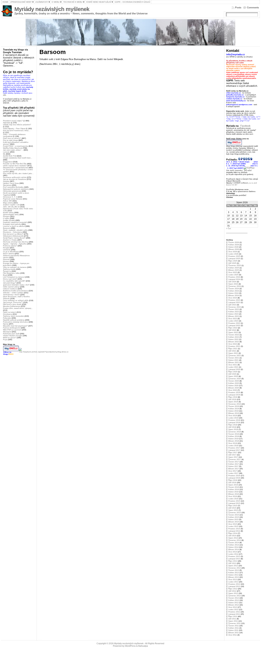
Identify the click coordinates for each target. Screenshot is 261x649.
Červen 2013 (233, 570)
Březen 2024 (233, 295)
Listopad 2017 (234, 450)
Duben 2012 (233, 603)
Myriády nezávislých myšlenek (51, 9)
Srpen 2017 (233, 457)
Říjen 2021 (232, 349)
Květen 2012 (233, 600)
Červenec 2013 (234, 568)
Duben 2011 (233, 630)
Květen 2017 (233, 464)
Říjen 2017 (232, 452)
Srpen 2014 (233, 538)
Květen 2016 (233, 489)
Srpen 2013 (233, 566)
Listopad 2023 (234, 302)
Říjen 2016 (232, 480)
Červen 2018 (233, 434)
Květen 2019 (233, 409)
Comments (253, 7)
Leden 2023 (233, 321)
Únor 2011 (232, 635)
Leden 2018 (233, 446)
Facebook (245, 126)
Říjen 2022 (232, 328)
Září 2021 (232, 351)
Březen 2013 (233, 577)
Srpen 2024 (233, 284)
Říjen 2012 (232, 589)
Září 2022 (232, 330)
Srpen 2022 (233, 332)
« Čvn (228, 228)
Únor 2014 (232, 552)
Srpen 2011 (233, 621)
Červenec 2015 (234, 512)
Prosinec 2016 (234, 476)
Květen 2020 (233, 383)
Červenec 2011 (234, 623)
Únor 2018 (232, 443)
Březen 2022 (233, 342)
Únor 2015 (232, 524)
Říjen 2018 (232, 425)
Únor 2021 (232, 365)
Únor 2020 (232, 390)
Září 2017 (232, 455)
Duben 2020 (233, 385)
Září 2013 (232, 563)
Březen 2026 (233, 249)
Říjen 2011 (232, 616)
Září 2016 (232, 482)
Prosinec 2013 (234, 556)
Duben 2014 (233, 547)
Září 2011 (232, 619)
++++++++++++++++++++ (237, 233)
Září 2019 (232, 399)
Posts (238, 7)
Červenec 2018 (234, 432)
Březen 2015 (233, 522)
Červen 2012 (233, 598)
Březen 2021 (233, 362)
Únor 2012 (232, 607)
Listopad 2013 (234, 559)
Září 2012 (232, 591)
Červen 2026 (233, 242)
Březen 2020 (233, 388)
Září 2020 (232, 374)
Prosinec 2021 (234, 346)
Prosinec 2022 (234, 323)
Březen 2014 (233, 549)
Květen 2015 (233, 517)
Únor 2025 (232, 272)
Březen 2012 (233, 605)
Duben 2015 (233, 519)
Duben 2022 (233, 339)
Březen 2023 (233, 316)
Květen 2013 (233, 573)
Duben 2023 (233, 314)
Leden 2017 (233, 473)
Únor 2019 (232, 416)
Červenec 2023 (234, 307)
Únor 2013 (232, 579)
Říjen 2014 (232, 533)
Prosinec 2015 (234, 501)
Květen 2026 (233, 245)
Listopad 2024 (234, 279)
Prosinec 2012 (234, 584)
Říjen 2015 (232, 506)
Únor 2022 (232, 344)
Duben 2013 (233, 575)
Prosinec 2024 (234, 277)
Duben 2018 (233, 439)
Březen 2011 (233, 633)
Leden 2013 (233, 582)
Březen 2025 (233, 270)
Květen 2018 (233, 436)
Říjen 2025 (232, 261)
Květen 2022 (233, 337)
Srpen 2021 (233, 353)
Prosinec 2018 (234, 420)
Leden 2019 (233, 418)
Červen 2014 (233, 542)
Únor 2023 (232, 319)
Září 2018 (232, 427)
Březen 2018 (233, 441)
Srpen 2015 (233, 510)
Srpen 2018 (233, 429)
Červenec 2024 (234, 286)
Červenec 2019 (234, 404)
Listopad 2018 (234, 422)
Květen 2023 (233, 312)
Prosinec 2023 (234, 300)
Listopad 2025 (234, 258)
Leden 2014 (233, 554)
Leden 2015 (233, 526)
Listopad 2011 (234, 614)
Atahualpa (143, 646)
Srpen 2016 (233, 485)
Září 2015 (232, 508)
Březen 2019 (233, 413)
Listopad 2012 (234, 586)
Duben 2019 (233, 411)
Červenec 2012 (234, 596)
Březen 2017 (233, 469)
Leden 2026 (233, 254)
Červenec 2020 (234, 379)
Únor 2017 (232, 471)
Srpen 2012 (233, 593)
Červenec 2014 (234, 540)
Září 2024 (232, 282)
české (110, 59)
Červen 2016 (233, 487)
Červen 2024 (233, 289)
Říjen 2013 (232, 561)
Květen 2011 (233, 628)
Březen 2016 (233, 494)
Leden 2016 (233, 499)
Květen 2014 (233, 545)
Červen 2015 (233, 515)
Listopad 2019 (234, 395)
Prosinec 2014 (234, 529)
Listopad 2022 (234, 325)
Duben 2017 (233, 466)
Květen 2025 (233, 268)
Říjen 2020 (232, 372)
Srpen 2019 (233, 402)
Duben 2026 (233, 247)
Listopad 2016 (234, 478)
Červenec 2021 (234, 355)
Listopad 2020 (234, 369)
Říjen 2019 (232, 397)
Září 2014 (232, 536)
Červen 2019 (233, 406)
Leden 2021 (233, 367)
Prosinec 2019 (234, 392)
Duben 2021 (233, 360)
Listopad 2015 (234, 503)
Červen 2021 (233, 358)
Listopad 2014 (234, 531)
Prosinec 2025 (234, 256)
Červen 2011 (233, 626)
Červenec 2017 (234, 459)
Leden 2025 (233, 275)
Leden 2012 (233, 609)
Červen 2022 (233, 335)
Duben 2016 (233, 492)
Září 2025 (232, 263)
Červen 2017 (233, 462)
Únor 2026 (232, 252)
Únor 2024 (232, 298)
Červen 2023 (233, 309)
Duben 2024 (233, 293)
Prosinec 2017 (234, 448)
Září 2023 (232, 305)
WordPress (130, 646)
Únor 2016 (232, 496)
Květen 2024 (233, 291)
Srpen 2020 (233, 376)
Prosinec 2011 (234, 612)
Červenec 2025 (234, 265)
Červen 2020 (233, 381)
